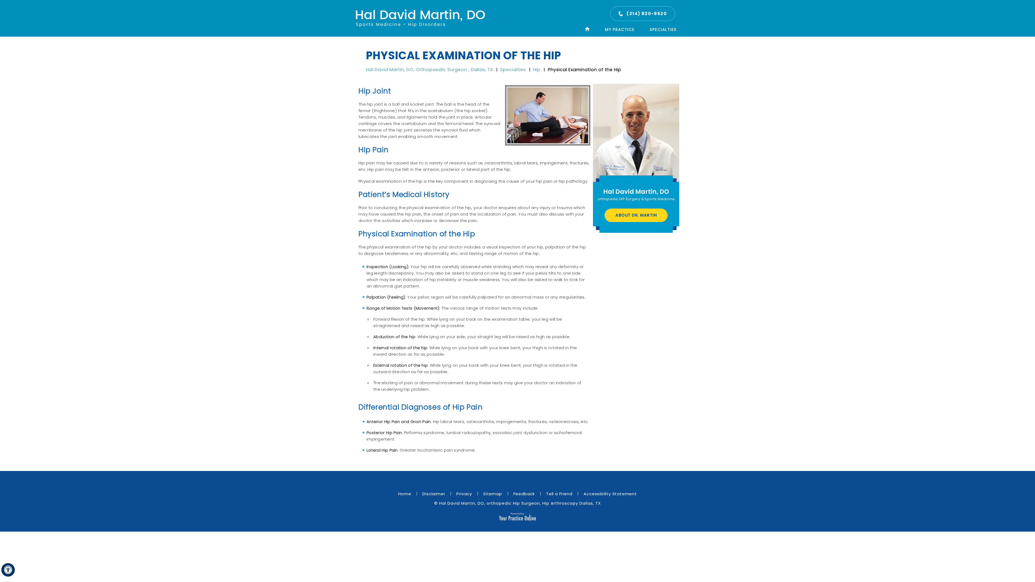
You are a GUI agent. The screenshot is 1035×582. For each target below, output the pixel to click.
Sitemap (492, 494)
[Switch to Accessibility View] (8, 570)
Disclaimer (433, 494)
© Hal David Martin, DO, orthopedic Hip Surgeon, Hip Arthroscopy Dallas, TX (517, 503)
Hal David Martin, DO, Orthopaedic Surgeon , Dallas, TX (430, 70)
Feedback (524, 494)
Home (404, 494)
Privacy (464, 494)
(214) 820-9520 (647, 14)
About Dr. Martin (636, 215)
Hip (537, 70)
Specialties (663, 29)
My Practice (619, 29)
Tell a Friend (559, 494)
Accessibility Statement (610, 494)
